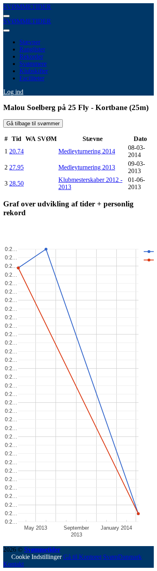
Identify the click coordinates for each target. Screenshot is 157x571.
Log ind (13, 91)
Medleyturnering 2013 (86, 167)
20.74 (16, 151)
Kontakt (13, 564)
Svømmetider (42, 549)
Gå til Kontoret (82, 556)
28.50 (16, 183)
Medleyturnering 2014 (86, 151)
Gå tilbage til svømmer (33, 123)
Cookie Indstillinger (36, 556)
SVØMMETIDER (27, 6)
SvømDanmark (122, 556)
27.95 (16, 167)
